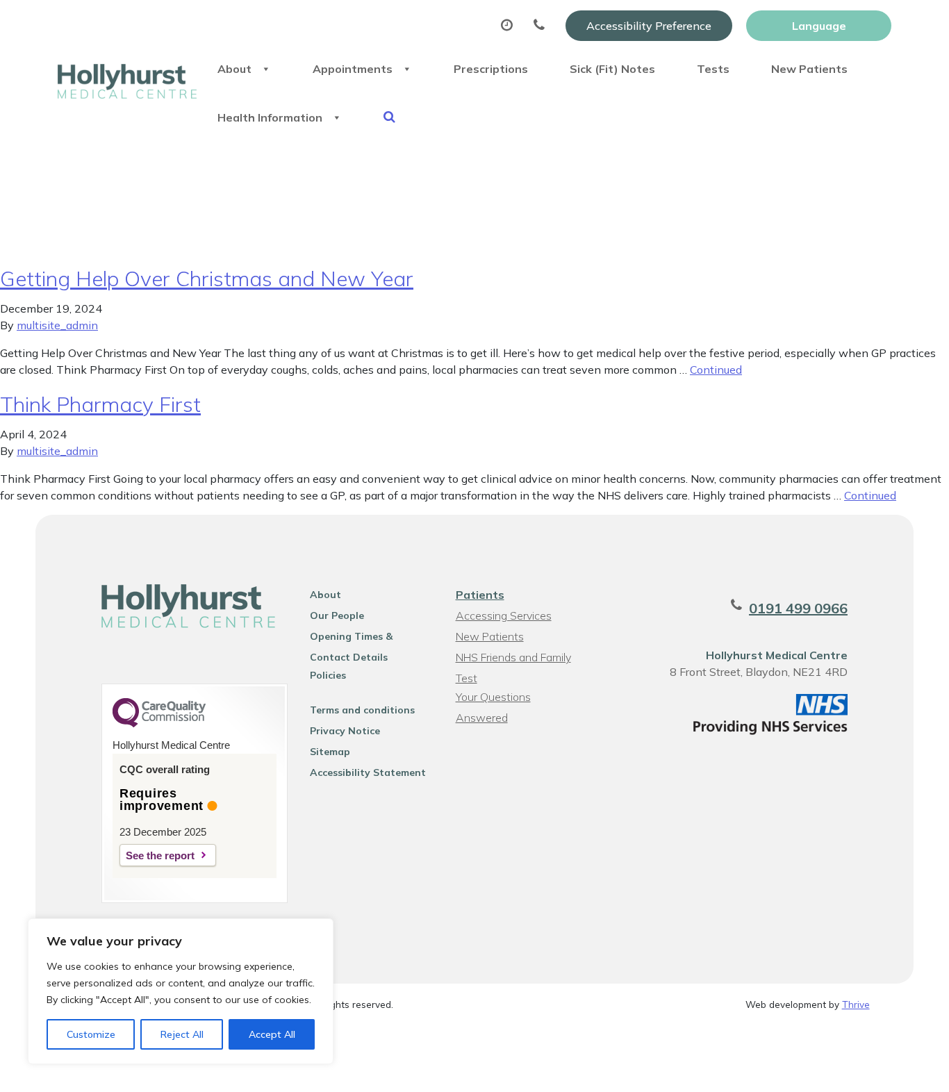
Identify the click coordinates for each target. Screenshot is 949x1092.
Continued (716, 370)
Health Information (269, 117)
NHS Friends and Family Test (513, 659)
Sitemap (330, 751)
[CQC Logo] (159, 723)
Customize (91, 1034)
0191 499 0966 (798, 608)
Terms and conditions (362, 710)
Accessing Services (504, 615)
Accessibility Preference (648, 26)
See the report (160, 855)
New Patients (809, 69)
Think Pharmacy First (100, 404)
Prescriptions (491, 69)
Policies (328, 675)
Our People (337, 615)
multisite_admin (57, 325)
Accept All (272, 1034)
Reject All (182, 1034)
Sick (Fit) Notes (612, 69)
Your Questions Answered (493, 698)
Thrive (856, 1004)
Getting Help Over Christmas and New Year (206, 278)
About (234, 69)
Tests (713, 69)
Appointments (353, 69)
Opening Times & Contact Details (351, 638)
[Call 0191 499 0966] (543, 26)
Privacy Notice (345, 731)
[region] (180, 991)
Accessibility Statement (368, 772)
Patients (480, 595)
